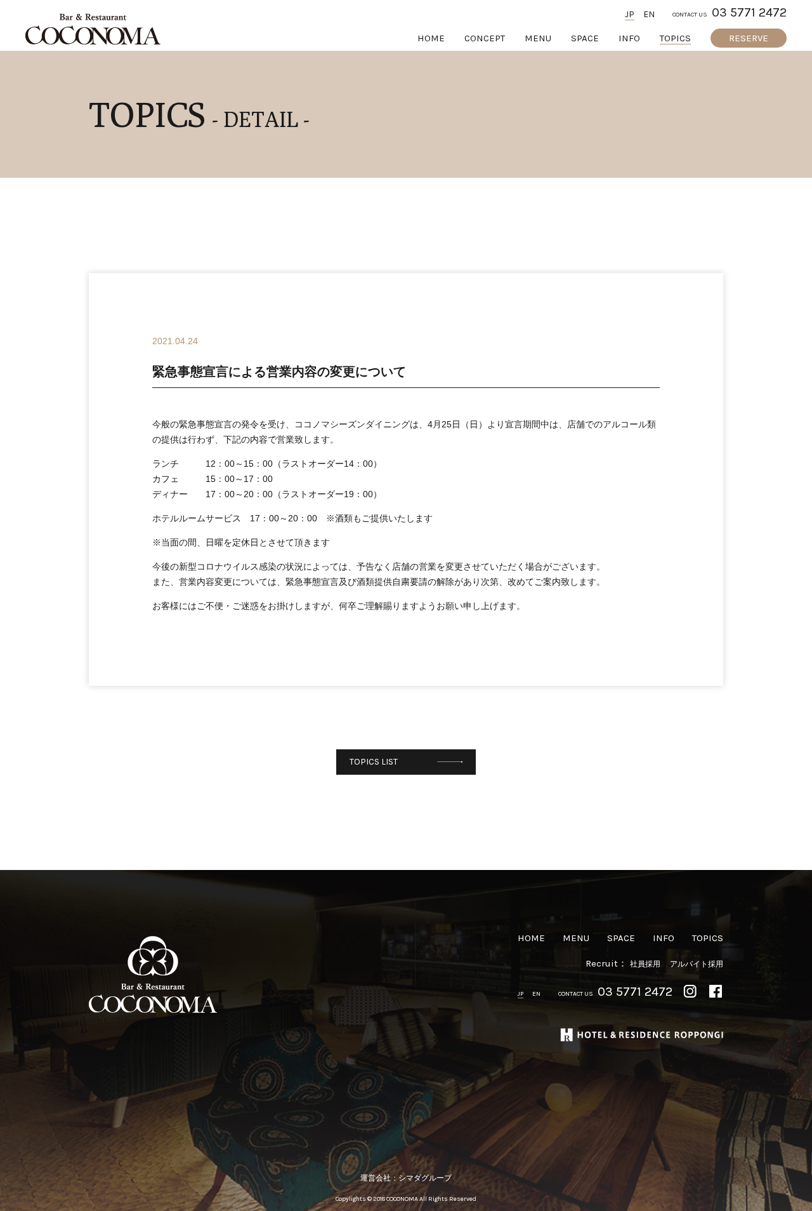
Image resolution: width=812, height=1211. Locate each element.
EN (649, 14)
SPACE (585, 38)
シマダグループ (425, 1178)
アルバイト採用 (696, 964)
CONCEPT (484, 38)
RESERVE (748, 38)
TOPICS (675, 38)
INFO (629, 38)
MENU (538, 38)
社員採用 (645, 964)
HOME (431, 38)
